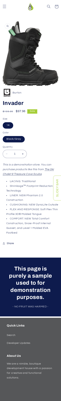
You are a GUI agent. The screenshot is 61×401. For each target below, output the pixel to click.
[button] (4, 6)
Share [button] (10, 243)
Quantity (8, 147)
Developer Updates (18, 343)
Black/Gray (13, 139)
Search (11, 335)
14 (7, 125)
